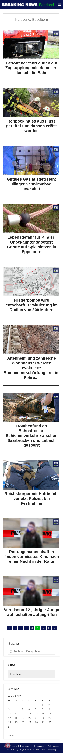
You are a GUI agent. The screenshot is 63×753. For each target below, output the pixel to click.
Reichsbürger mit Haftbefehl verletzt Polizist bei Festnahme (32, 498)
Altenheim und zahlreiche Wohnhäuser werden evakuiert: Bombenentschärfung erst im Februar (31, 368)
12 (23, 713)
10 (9, 713)
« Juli (11, 734)
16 (49, 713)
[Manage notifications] (7, 745)
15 (43, 713)
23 (49, 718)
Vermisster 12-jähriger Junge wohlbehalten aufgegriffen (31, 612)
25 (16, 722)
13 (29, 713)
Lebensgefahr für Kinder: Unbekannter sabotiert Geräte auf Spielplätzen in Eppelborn (31, 244)
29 (43, 722)
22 (43, 718)
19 (23, 718)
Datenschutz (39, 746)
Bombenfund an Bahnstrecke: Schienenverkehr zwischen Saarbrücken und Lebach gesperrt (31, 436)
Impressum (25, 746)
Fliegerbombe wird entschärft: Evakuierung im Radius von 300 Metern (32, 305)
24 (9, 722)
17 (9, 718)
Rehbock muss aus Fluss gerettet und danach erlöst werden (31, 126)
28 (36, 722)
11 (16, 713)
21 (36, 718)
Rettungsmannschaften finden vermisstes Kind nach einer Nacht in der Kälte (31, 556)
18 (16, 718)
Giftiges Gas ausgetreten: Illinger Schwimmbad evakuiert (31, 184)
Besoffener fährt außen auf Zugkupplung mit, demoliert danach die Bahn (31, 68)
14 (36, 713)
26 (23, 722)
